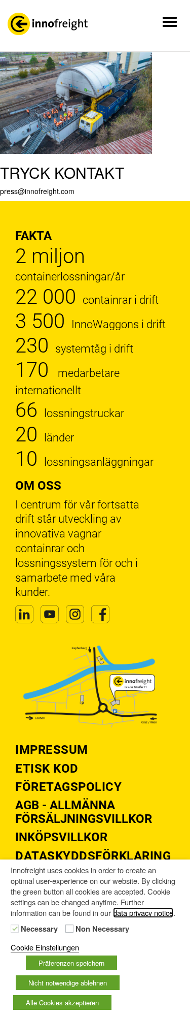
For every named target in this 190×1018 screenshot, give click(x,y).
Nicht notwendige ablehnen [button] (67, 983)
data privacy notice (143, 912)
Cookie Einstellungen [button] (45, 947)
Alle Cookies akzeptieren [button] (62, 1002)
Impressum (51, 750)
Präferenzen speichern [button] (71, 963)
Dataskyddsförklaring (93, 856)
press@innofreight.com (37, 191)
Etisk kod (47, 768)
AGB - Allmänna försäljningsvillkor (83, 811)
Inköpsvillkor (61, 837)
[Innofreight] (48, 24)
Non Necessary (102, 929)
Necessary (39, 929)
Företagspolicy (68, 787)
